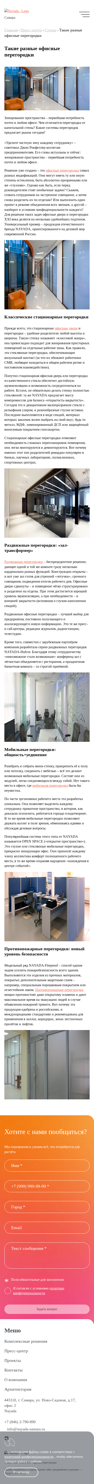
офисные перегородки (62, 170)
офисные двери (66, 328)
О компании (15, 1379)
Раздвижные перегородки (23, 562)
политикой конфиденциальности (29, 1456)
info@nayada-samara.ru (26, 1429)
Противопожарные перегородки (59, 990)
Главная (11, 30)
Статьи (50, 30)
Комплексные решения (25, 1341)
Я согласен (21, 1472)
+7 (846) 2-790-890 (20, 1422)
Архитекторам (17, 1389)
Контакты (13, 1370)
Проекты (12, 1360)
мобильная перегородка (50, 785)
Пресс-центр (31, 30)
